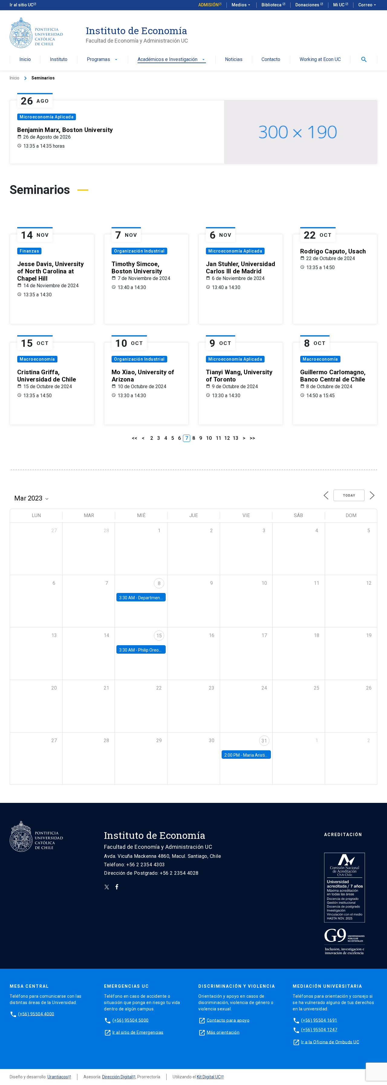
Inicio (25, 59)
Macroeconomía (37, 359)
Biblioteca (272, 4)
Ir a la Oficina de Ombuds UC (330, 1041)
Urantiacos (57, 1076)
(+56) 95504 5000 (130, 1020)
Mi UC (339, 4)
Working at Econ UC (320, 59)
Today (349, 495)
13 (235, 438)
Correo (367, 4)
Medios (242, 4)
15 (159, 636)
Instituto (58, 59)
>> (252, 438)
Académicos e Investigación (172, 59)
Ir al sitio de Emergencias (138, 1032)
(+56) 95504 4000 (36, 1013)
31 (264, 741)
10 (209, 438)
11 (218, 438)
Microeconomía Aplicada (46, 116)
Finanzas (29, 251)
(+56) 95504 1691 (319, 1020)
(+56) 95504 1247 (319, 1030)
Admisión (208, 4)
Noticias (233, 59)
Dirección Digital (117, 1076)
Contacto (271, 59)
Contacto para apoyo (228, 1020)
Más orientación (223, 1032)
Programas (103, 59)
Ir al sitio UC (21, 4)
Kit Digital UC (209, 1076)
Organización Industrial (139, 251)
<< (134, 438)
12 (227, 438)
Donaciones (307, 4)
